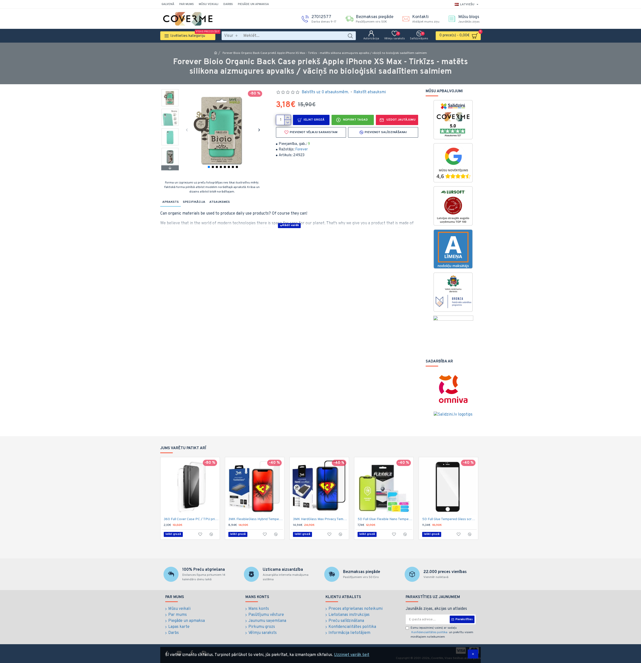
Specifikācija (194, 202)
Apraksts (170, 202)
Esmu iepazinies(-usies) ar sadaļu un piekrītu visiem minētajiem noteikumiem (442, 632)
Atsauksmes (219, 202)
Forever (301, 149)
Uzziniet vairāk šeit (351, 654)
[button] (186, 129)
